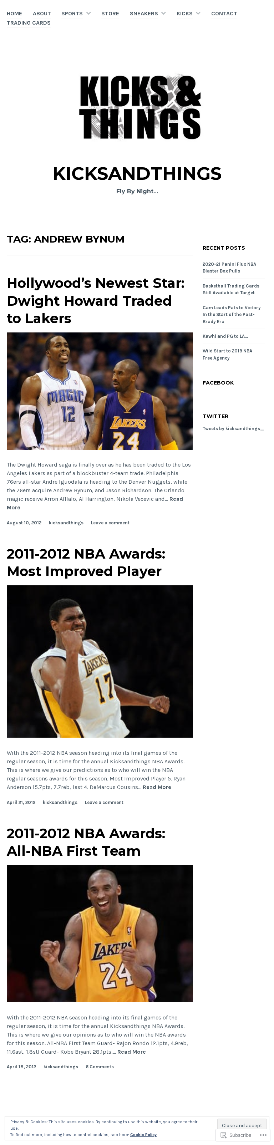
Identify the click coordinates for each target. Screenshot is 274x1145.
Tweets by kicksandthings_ (233, 428)
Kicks (185, 13)
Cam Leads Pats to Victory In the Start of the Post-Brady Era (232, 314)
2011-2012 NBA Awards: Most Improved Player (86, 562)
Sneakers (144, 13)
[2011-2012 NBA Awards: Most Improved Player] (100, 735)
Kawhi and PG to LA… (225, 336)
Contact (224, 13)
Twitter (215, 416)
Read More (157, 787)
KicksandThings (137, 173)
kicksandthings (66, 522)
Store (110, 13)
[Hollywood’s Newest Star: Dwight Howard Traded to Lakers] (100, 447)
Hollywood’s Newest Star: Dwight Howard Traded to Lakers (95, 301)
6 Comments (100, 1066)
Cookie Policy (143, 1134)
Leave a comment (110, 522)
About (42, 13)
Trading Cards (29, 22)
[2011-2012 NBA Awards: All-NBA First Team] (100, 1000)
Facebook (218, 383)
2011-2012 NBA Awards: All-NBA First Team (86, 842)
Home (14, 13)
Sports (72, 13)
